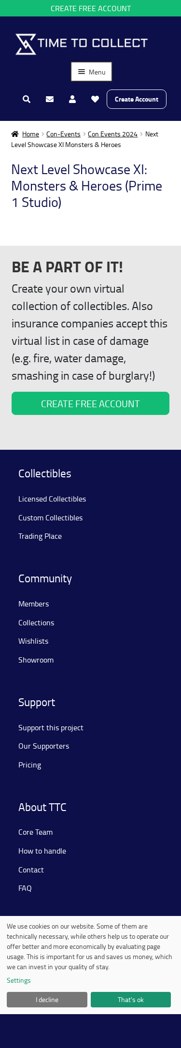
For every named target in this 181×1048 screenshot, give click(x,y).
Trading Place (40, 536)
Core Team (35, 832)
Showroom (36, 659)
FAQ (25, 888)
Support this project (51, 727)
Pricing (29, 764)
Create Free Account (91, 8)
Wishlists (33, 640)
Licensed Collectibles (52, 498)
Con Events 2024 (113, 133)
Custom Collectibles (50, 517)
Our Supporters (43, 745)
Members (33, 603)
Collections (36, 622)
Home (30, 133)
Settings (19, 980)
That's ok (131, 999)
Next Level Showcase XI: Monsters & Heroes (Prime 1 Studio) (86, 185)
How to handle (42, 850)
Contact (31, 869)
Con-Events (63, 133)
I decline (47, 999)
